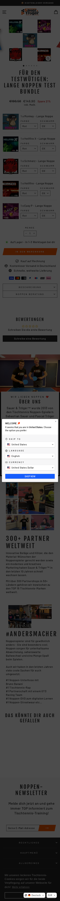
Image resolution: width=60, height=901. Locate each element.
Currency (16, 462)
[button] (34, 895)
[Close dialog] (55, 421)
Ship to (15, 439)
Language (16, 450)
